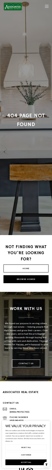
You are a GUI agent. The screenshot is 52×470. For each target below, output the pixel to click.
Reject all (26, 447)
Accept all (26, 462)
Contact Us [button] (26, 363)
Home (26, 268)
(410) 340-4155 (16, 420)
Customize (26, 455)
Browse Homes (26, 279)
